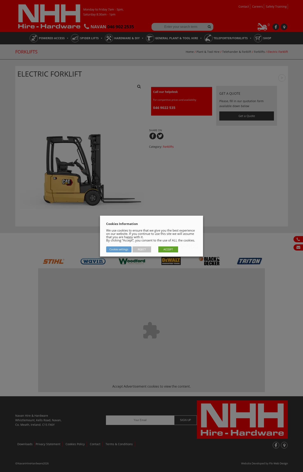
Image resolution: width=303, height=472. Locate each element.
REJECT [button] (142, 249)
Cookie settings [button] (118, 249)
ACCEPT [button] (168, 249)
